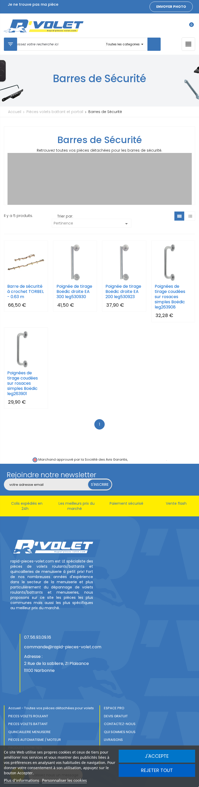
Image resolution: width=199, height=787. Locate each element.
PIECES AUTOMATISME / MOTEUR (34, 739)
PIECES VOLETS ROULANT (28, 716)
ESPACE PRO (114, 708)
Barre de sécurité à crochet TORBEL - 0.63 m (25, 291)
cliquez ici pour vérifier (147, 459)
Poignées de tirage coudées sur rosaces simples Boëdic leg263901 (22, 383)
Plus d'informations (21, 780)
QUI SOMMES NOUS (120, 731)
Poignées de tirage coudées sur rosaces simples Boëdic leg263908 (170, 297)
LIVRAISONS (113, 739)
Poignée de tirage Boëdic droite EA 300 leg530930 (74, 291)
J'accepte (157, 756)
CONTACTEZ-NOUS (120, 723)
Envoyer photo (171, 6)
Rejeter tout (157, 770)
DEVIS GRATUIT (116, 716)
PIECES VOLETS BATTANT (28, 723)
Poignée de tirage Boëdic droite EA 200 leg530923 (123, 291)
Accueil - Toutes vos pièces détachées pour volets (51, 708)
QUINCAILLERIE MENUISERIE (29, 731)
